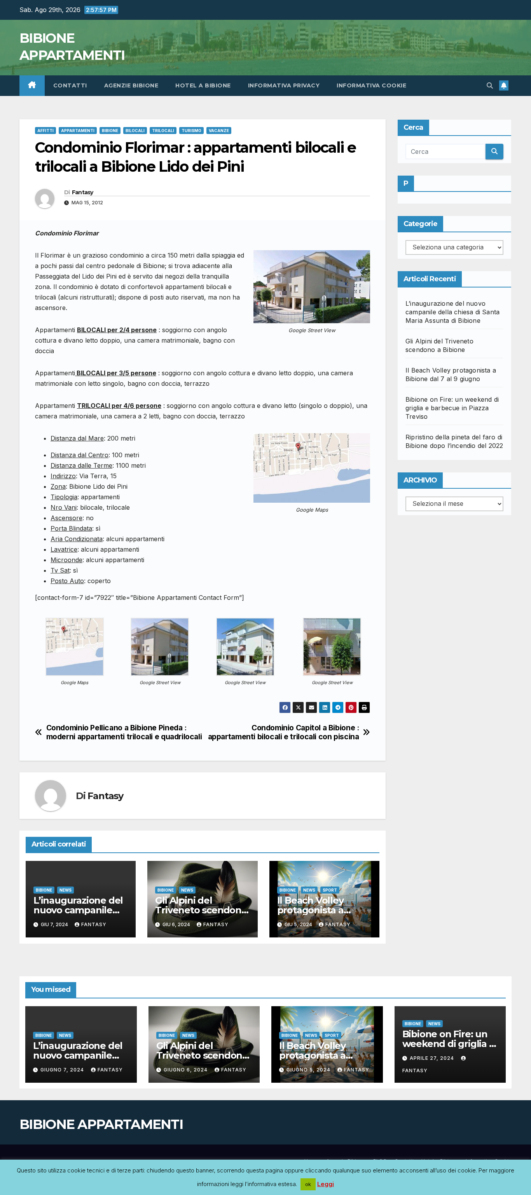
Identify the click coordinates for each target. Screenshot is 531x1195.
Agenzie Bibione (131, 85)
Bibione (110, 130)
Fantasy (82, 192)
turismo (191, 130)
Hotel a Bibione (203, 85)
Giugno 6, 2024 (186, 1070)
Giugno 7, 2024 (63, 1070)
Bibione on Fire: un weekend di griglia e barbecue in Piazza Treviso (452, 407)
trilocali (163, 130)
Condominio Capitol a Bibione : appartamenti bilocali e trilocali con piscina (283, 732)
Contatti (70, 85)
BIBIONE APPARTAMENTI (101, 1124)
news (65, 890)
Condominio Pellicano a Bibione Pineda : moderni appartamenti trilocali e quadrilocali (124, 732)
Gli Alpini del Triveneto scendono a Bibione (201, 910)
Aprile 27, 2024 (433, 1058)
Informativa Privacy (284, 85)
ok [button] (308, 1184)
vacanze (219, 130)
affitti (45, 130)
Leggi (325, 1184)
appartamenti (77, 130)
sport (330, 890)
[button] (490, 85)
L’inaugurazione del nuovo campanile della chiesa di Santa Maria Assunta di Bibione (452, 312)
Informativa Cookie (371, 85)
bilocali (135, 130)
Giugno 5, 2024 (309, 1070)
